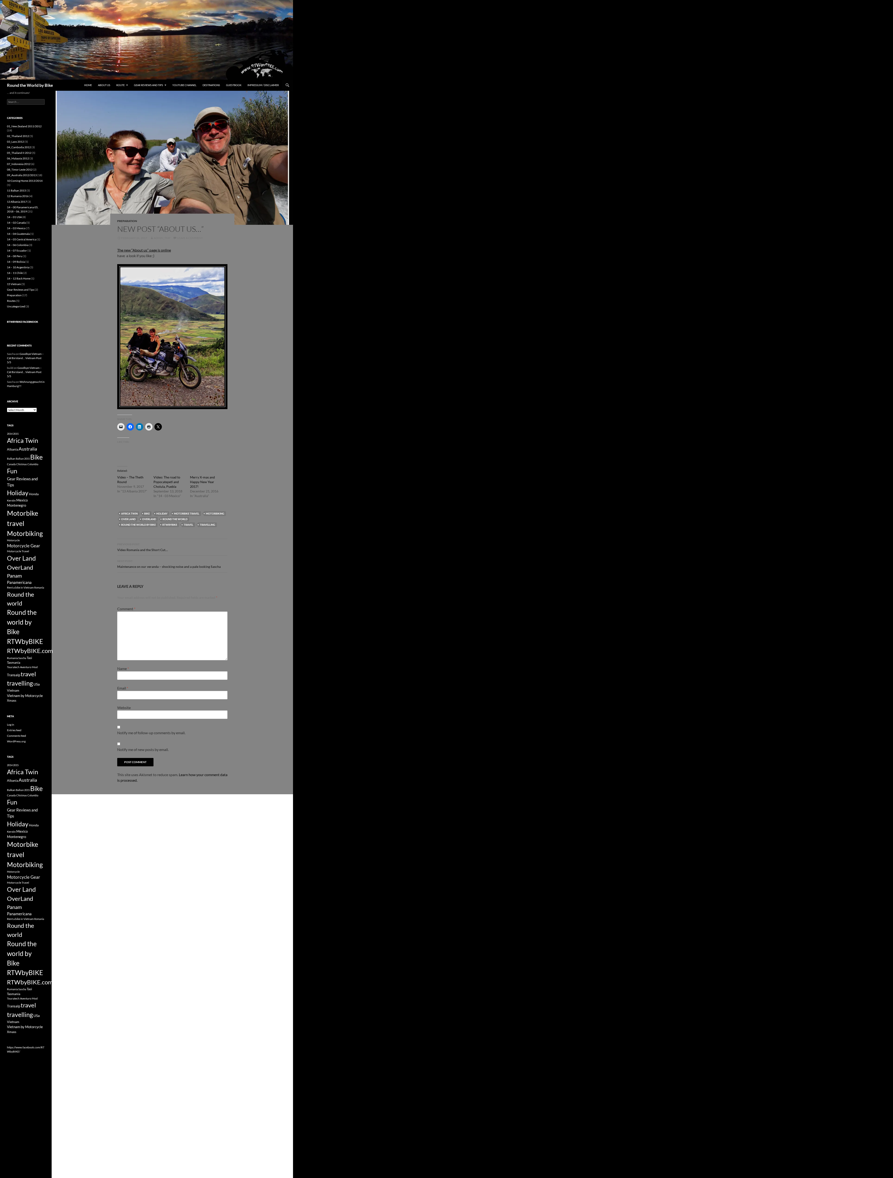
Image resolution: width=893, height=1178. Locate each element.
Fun (12, 471)
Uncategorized (16, 306)
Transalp (13, 675)
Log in (10, 724)
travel (188, 524)
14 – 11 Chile (15, 273)
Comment (126, 608)
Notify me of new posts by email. (143, 749)
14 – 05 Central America (21, 239)
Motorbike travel (186, 513)
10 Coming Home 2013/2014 (25, 180)
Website (124, 707)
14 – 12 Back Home (18, 278)
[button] (172, 336)
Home (88, 85)
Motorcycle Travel (18, 551)
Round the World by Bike (30, 85)
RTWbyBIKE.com (30, 650)
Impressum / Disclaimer (263, 85)
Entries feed (14, 730)
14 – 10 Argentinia (18, 267)
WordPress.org (16, 741)
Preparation (127, 221)
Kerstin (11, 500)
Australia (28, 448)
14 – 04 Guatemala (18, 234)
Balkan (11, 458)
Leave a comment (190, 238)
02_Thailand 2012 (18, 136)
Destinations (211, 85)
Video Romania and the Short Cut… (142, 547)
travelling (207, 524)
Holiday (161, 513)
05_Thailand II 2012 (19, 153)
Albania (12, 449)
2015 (16, 433)
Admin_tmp (162, 238)
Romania (39, 587)
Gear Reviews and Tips (148, 85)
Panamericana (19, 582)
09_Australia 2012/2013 (22, 175)
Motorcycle (13, 540)
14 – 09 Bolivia (16, 261)
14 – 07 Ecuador (17, 250)
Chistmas (21, 464)
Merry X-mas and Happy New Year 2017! (202, 481)
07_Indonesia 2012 (18, 164)
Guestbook (233, 85)
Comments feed (16, 735)
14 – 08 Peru (14, 256)
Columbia (32, 464)
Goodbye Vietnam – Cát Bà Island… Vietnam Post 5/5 (25, 358)
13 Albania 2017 (17, 201)
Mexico (22, 500)
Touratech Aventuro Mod (22, 667)
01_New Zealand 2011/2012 (24, 126)
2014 (10, 433)
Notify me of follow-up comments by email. (151, 732)
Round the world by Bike (138, 524)
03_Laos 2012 (15, 141)
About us (104, 85)
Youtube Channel (184, 85)
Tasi (29, 658)
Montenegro (16, 505)
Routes (11, 301)
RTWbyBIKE (169, 524)
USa (36, 684)
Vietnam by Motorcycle (25, 695)
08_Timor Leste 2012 (20, 169)
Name (123, 668)
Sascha (22, 658)
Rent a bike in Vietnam (20, 587)
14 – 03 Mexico (16, 228)
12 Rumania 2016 (18, 196)
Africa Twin (129, 513)
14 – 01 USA (14, 217)
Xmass (11, 700)
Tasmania (13, 662)
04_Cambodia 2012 (19, 147)
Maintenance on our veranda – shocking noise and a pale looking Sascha (169, 564)
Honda (34, 494)
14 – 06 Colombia (17, 245)
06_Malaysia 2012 (18, 158)
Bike (147, 513)
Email (122, 688)
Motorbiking (215, 513)
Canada (11, 464)
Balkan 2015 (23, 458)
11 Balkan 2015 (16, 190)
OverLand (149, 519)
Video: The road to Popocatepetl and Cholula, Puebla (166, 481)
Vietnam (13, 690)
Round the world (175, 519)
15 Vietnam (14, 284)
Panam (14, 576)
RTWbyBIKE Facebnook (22, 321)
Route (120, 85)
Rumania (12, 658)
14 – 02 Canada (16, 222)
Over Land (128, 519)
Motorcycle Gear (23, 545)
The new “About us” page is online (144, 250)
